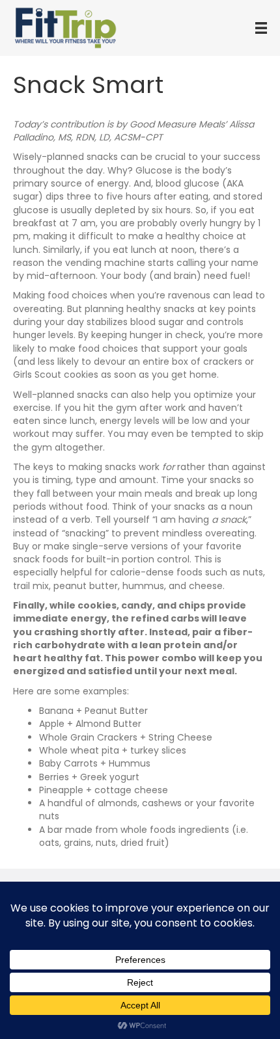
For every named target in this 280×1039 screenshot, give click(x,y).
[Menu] (261, 28)
